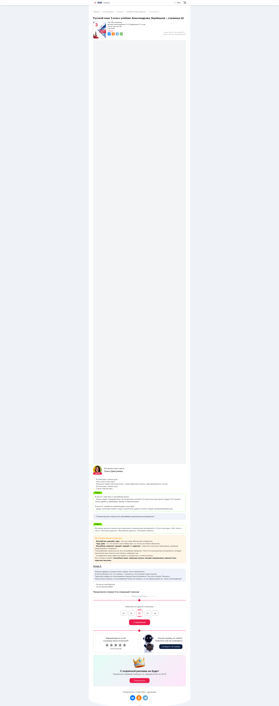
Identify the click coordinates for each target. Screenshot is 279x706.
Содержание (139, 622)
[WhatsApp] (121, 33)
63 (147, 613)
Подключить (139, 680)
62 (139, 613)
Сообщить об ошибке (171, 647)
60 (123, 613)
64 (155, 613)
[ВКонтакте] (109, 33)
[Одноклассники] (113, 33)
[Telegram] (117, 33)
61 (131, 613)
